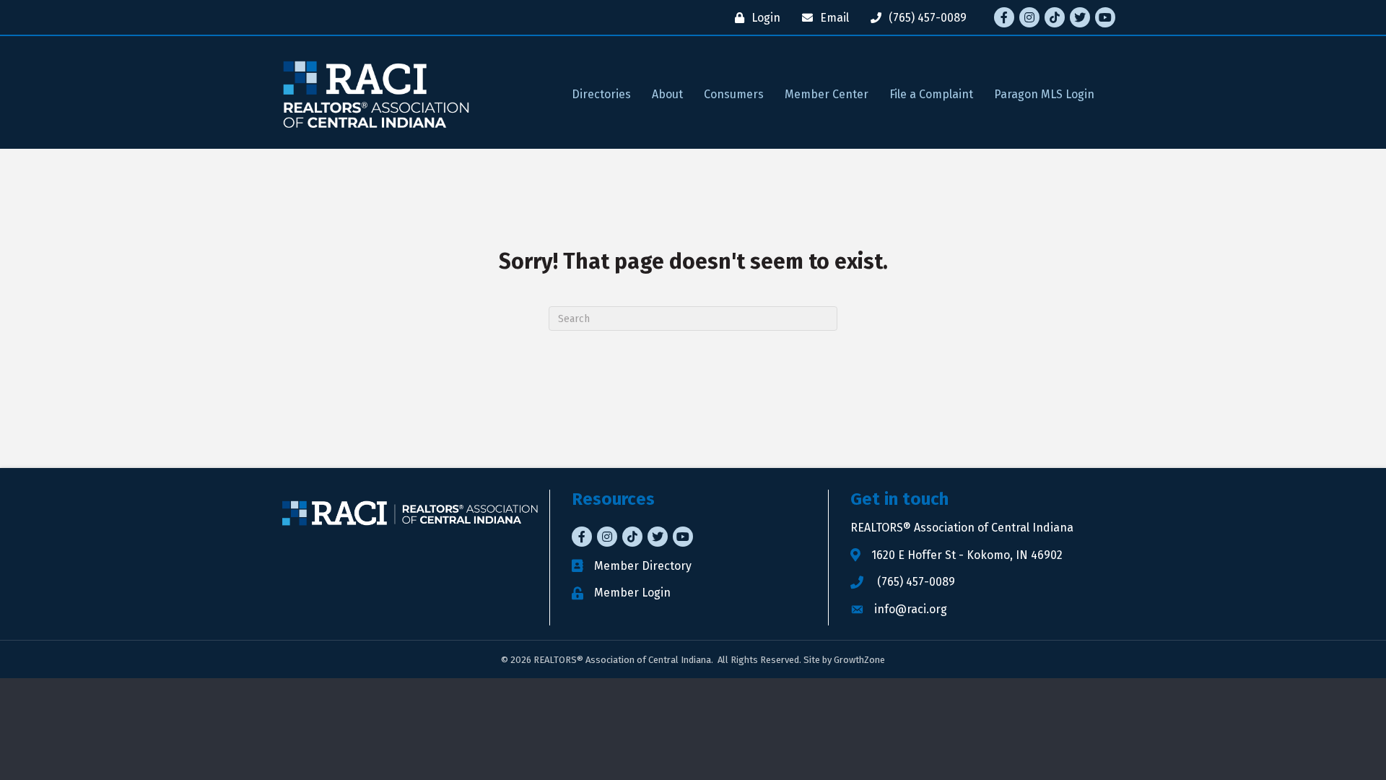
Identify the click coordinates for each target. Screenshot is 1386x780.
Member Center (826, 94)
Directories (601, 94)
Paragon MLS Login (1044, 94)
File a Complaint (931, 94)
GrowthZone (859, 659)
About (667, 94)
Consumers (734, 94)
